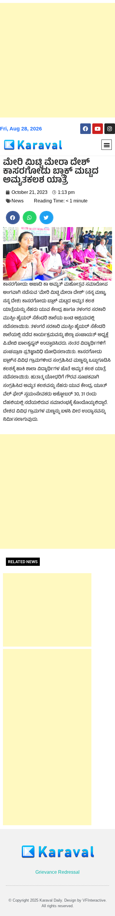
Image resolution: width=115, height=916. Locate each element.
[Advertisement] (57, 60)
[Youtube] (97, 128)
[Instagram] (109, 128)
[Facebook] (85, 128)
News (18, 200)
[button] (106, 145)
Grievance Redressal (57, 872)
